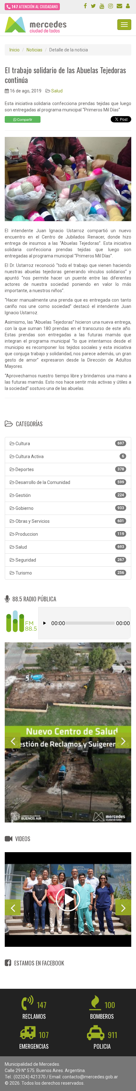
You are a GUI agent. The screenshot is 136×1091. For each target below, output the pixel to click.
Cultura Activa (69, 456)
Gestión (69, 495)
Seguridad (69, 560)
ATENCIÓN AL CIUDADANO (35, 6)
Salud (57, 90)
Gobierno (69, 508)
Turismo (69, 572)
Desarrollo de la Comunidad (69, 482)
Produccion (69, 534)
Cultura (69, 443)
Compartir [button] (24, 119)
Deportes (69, 469)
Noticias (34, 49)
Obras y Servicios (69, 521)
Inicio (14, 49)
